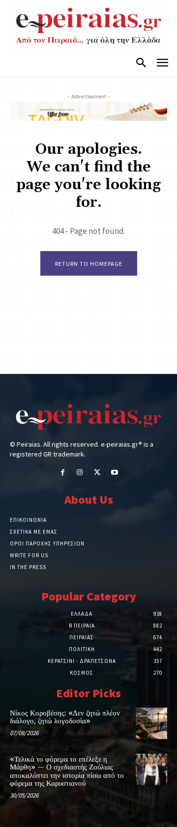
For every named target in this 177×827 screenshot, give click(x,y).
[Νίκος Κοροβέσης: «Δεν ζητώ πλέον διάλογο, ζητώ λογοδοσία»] (151, 723)
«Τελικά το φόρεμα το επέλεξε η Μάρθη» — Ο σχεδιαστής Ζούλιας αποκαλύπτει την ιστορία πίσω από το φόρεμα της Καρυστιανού (67, 772)
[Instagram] (80, 473)
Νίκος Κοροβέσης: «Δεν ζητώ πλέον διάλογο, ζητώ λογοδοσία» (65, 717)
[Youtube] (114, 473)
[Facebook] (63, 473)
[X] (97, 473)
